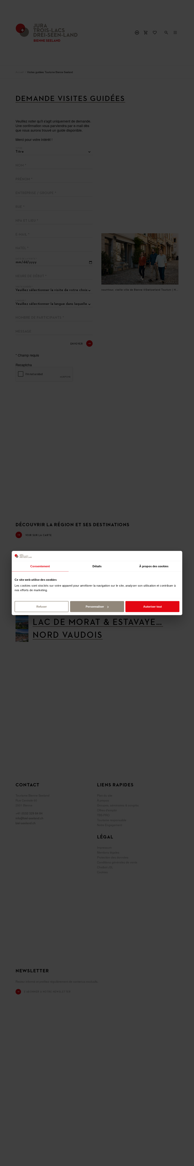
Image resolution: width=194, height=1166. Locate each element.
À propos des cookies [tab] (153, 566)
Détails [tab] (97, 566)
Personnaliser (95, 606)
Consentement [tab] (40, 566)
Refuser (41, 606)
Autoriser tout (152, 606)
